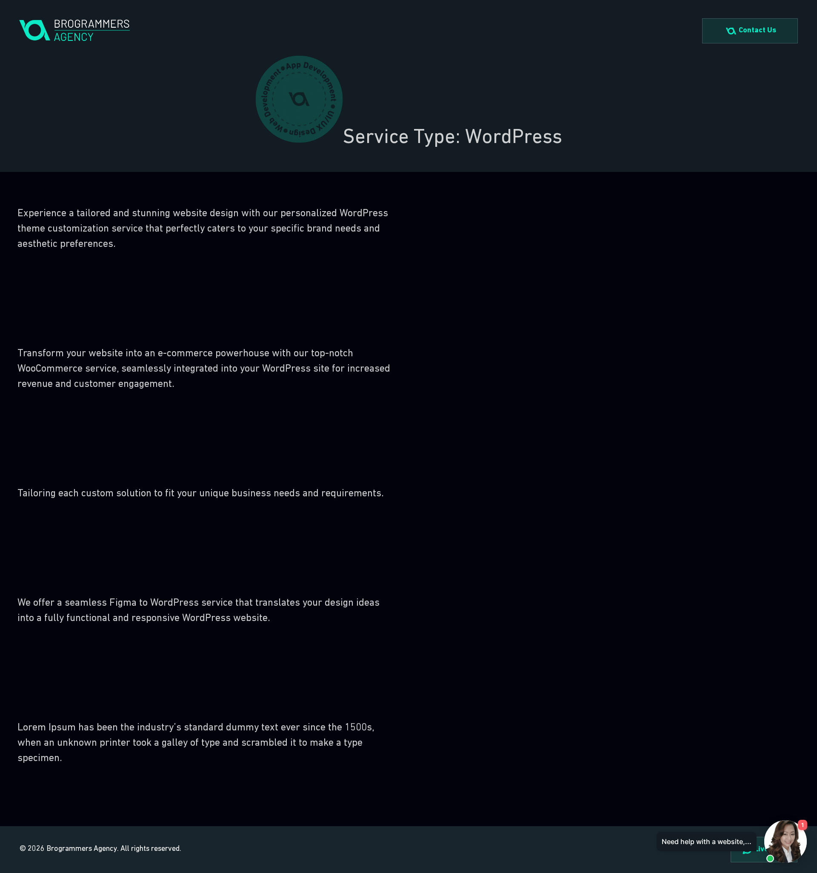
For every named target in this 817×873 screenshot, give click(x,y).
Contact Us (757, 30)
